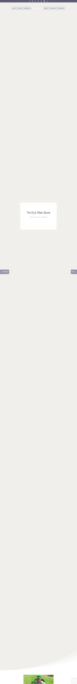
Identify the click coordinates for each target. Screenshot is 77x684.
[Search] (47, 1)
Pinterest (38, 1)
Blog (14, 8)
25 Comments (43, 217)
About (46, 8)
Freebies (26, 8)
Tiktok (41, 1)
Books (20, 8)
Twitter (35, 1)
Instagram (32, 1)
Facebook (30, 1)
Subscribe (44, 1)
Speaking (53, 8)
